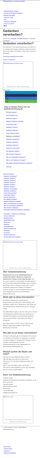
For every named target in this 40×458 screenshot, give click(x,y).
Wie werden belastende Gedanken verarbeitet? (19, 163)
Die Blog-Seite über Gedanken (12, 237)
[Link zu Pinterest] (4, 436)
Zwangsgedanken (8, 226)
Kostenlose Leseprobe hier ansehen (13, 56)
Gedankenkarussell (9, 220)
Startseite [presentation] (8, 167)
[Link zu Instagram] (4, 442)
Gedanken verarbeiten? (13, 32)
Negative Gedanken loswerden (14, 121)
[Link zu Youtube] (4, 438)
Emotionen (7, 233)
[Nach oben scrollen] (0, 457)
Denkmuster (7, 222)
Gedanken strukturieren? (13, 148)
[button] (6, 93)
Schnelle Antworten (11, 112)
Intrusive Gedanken (9, 216)
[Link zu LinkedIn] (4, 434)
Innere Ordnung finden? (12, 133)
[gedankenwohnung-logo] (17, 1)
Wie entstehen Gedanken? (13, 154)
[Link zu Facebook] (4, 431)
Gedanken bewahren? (12, 142)
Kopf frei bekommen (12, 115)
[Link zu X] (4, 440)
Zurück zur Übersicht (9, 60)
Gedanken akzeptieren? (13, 139)
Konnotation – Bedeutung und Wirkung (14, 214)
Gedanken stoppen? (11, 118)
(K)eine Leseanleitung (10, 228)
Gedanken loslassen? (12, 145)
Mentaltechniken (8, 218)
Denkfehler (7, 230)
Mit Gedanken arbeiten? (13, 151)
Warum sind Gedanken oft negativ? (16, 160)
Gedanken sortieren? (12, 127)
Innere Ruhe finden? (11, 124)
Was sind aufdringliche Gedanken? (16, 157)
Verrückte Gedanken (9, 235)
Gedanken (6, 224)
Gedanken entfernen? (12, 130)
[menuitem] (20, 11)
